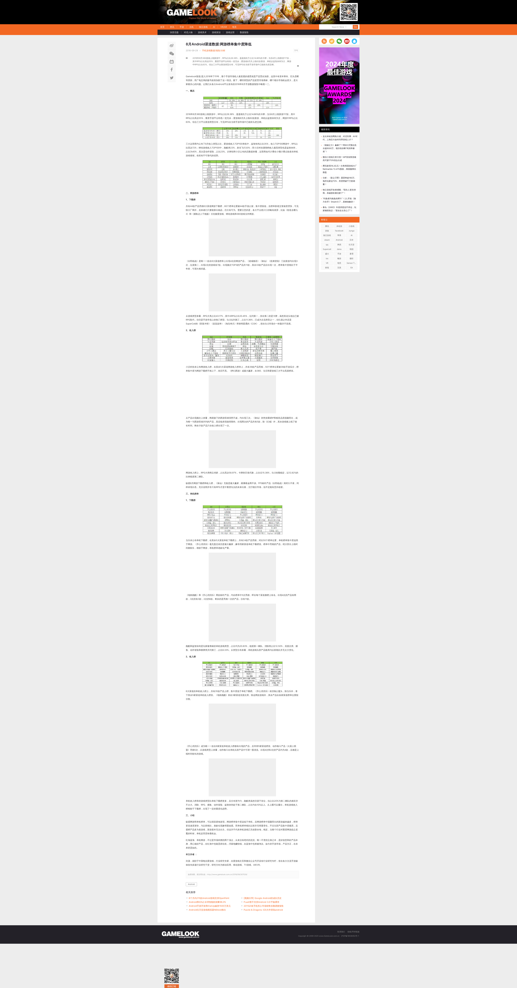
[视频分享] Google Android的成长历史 (263, 898)
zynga (351, 231)
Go (355, 26)
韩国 (351, 249)
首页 (162, 27)
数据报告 (244, 32)
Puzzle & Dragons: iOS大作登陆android (263, 909)
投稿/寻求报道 (353, 932)
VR (327, 263)
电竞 (234, 27)
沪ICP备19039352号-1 (350, 936)
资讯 (172, 27)
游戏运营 (230, 32)
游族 (327, 231)
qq (327, 244)
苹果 (339, 235)
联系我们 (341, 932)
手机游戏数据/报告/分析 (213, 50)
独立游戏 (203, 27)
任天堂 (351, 244)
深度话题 (174, 32)
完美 (339, 267)
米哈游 (339, 226)
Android (191, 884)
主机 (191, 27)
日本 (351, 240)
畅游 (339, 258)
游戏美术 (202, 32)
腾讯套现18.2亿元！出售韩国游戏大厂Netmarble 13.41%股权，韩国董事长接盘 (340, 169)
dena (339, 249)
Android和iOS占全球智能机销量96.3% (207, 902)
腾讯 (327, 226)
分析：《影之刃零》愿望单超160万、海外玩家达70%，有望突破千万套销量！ (339, 181)
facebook (339, 231)
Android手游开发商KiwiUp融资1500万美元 (210, 906)
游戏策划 (216, 32)
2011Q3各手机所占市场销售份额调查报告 (264, 906)
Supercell (327, 249)
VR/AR (223, 27)
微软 (351, 258)
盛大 (327, 254)
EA (351, 267)
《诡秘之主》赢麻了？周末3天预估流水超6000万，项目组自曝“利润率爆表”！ (339, 148)
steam (327, 240)
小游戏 (351, 226)
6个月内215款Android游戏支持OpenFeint (209, 898)
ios (327, 258)
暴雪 (351, 254)
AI (214, 27)
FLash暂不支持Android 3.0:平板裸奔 (261, 902)
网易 (339, 244)
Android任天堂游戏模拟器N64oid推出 (207, 909)
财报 (327, 267)
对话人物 (188, 32)
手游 (182, 27)
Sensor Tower (352, 263)
